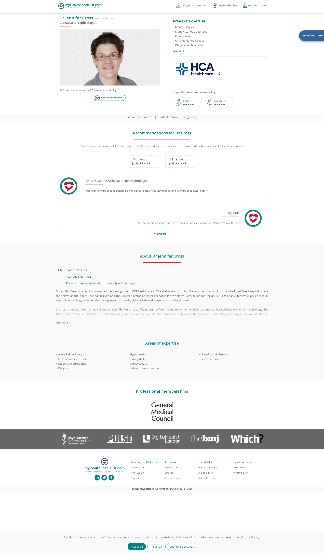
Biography (190, 117)
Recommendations (140, 117)
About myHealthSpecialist (145, 462)
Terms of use (240, 467)
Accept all (137, 546)
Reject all (156, 546)
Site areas (170, 462)
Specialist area (173, 478)
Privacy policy (240, 472)
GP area (169, 472)
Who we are (137, 467)
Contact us (136, 478)
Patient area (171, 467)
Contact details (168, 117)
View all (177, 51)
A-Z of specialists (208, 467)
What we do (137, 472)
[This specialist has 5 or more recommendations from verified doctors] (60, 26)
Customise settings (182, 546)
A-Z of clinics (205, 472)
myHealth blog (206, 478)
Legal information (243, 462)
